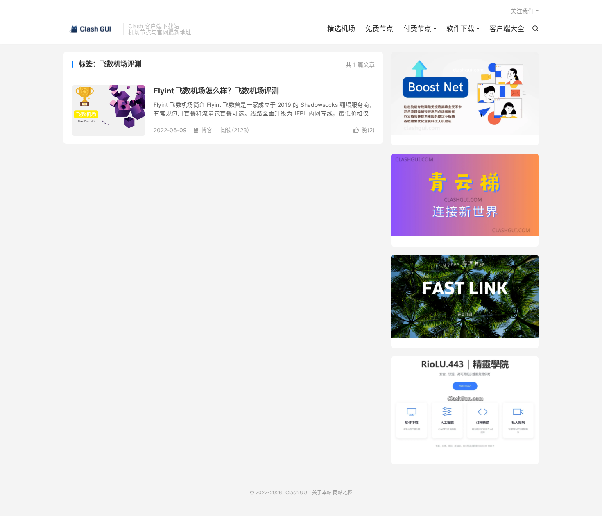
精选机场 (341, 29)
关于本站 (322, 492)
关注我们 (522, 10)
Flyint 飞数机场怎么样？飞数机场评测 (216, 90)
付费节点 (417, 29)
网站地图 (343, 492)
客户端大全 (506, 29)
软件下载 (460, 29)
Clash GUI (91, 29)
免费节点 (379, 29)
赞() (364, 130)
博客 (203, 130)
